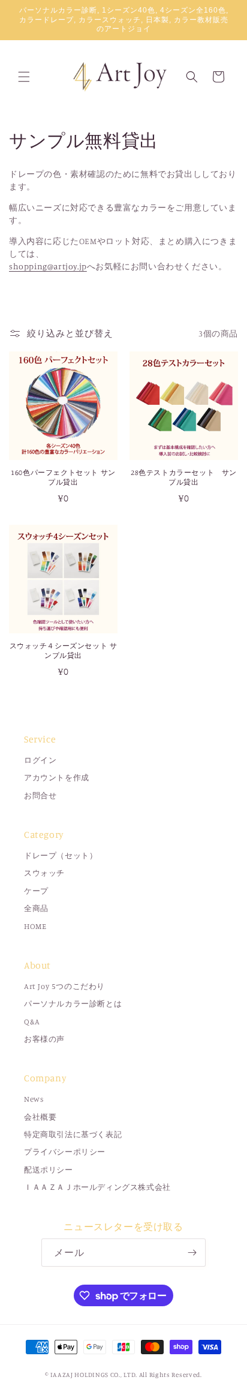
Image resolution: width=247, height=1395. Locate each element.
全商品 (36, 908)
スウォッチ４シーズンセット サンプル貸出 (64, 650)
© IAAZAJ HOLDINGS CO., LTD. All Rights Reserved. (123, 1374)
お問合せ (40, 795)
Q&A (32, 1021)
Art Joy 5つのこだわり (64, 986)
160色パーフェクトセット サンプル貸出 (63, 477)
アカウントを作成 (56, 777)
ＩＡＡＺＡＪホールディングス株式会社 (97, 1187)
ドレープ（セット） (60, 855)
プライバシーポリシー (65, 1151)
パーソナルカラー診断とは (73, 1003)
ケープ (36, 890)
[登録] (192, 1252)
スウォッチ (44, 872)
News (33, 1099)
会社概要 (40, 1117)
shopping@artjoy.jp (48, 266)
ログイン (40, 760)
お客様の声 (44, 1039)
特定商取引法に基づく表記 (73, 1134)
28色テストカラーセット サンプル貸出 (184, 477)
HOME (35, 926)
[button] (24, 77)
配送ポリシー (48, 1169)
